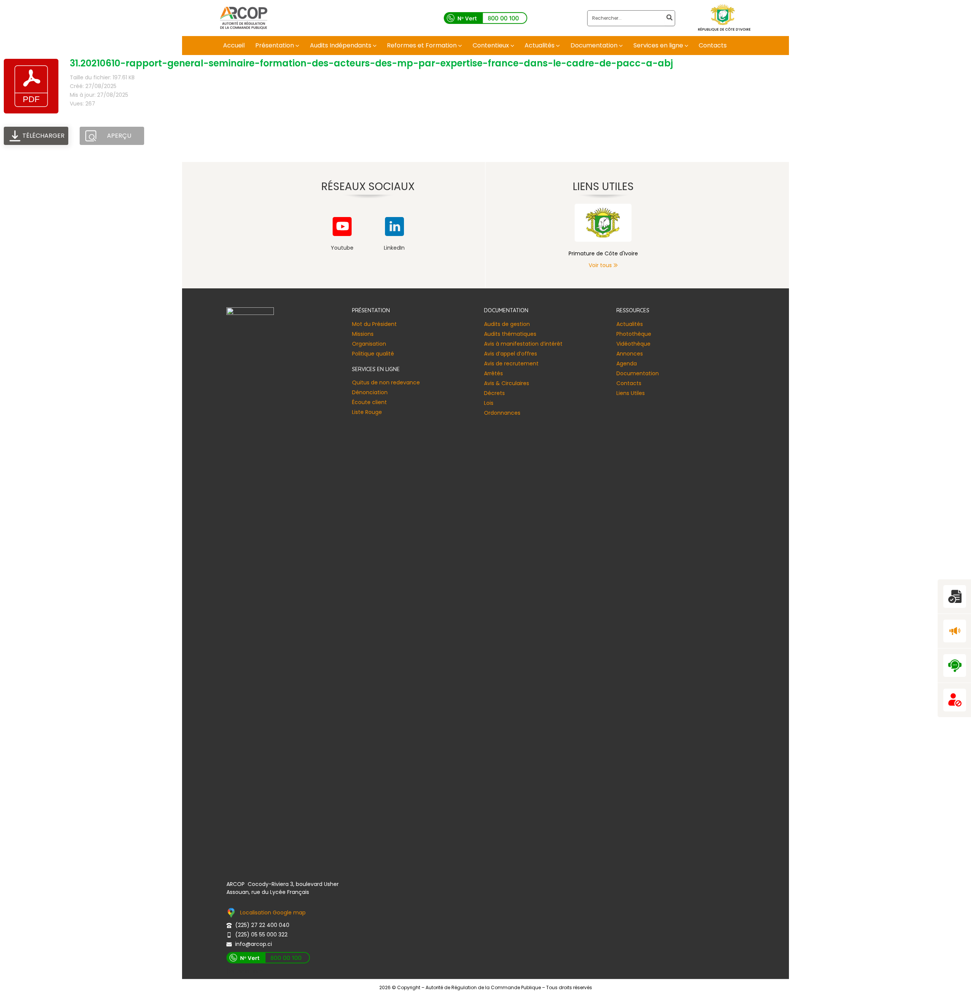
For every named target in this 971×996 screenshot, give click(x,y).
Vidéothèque (633, 344)
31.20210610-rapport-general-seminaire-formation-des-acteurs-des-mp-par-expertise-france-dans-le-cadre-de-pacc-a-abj (371, 63)
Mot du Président (374, 324)
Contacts (628, 383)
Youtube (342, 248)
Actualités (629, 324)
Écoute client (369, 402)
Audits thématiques (510, 334)
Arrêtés (493, 373)
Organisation (369, 344)
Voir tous (600, 265)
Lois (488, 403)
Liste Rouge (367, 412)
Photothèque (633, 334)
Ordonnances (502, 413)
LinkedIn (394, 248)
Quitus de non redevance (386, 382)
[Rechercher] (670, 18)
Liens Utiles (630, 393)
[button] (296, 45)
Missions (363, 334)
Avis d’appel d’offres (510, 353)
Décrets (494, 393)
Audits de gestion (507, 324)
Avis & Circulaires (506, 383)
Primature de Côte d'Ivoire (603, 253)
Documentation (637, 373)
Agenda (626, 363)
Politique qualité (373, 353)
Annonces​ (629, 353)
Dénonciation (370, 392)
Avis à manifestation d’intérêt (523, 344)
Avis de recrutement (511, 363)
